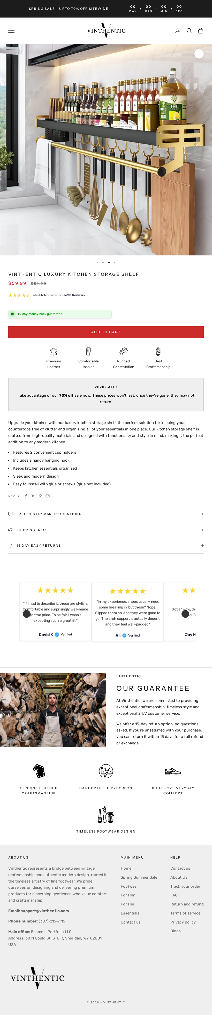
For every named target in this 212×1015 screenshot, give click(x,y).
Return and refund (187, 904)
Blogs (175, 931)
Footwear (129, 886)
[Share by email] (48, 496)
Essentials (130, 913)
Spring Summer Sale (139, 877)
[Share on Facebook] (26, 496)
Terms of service (185, 913)
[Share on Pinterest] (40, 496)
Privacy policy (183, 922)
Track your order (185, 886)
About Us (178, 877)
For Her (127, 904)
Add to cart (106, 332)
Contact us (131, 922)
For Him (128, 895)
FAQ (174, 895)
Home (126, 868)
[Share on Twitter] (33, 496)
